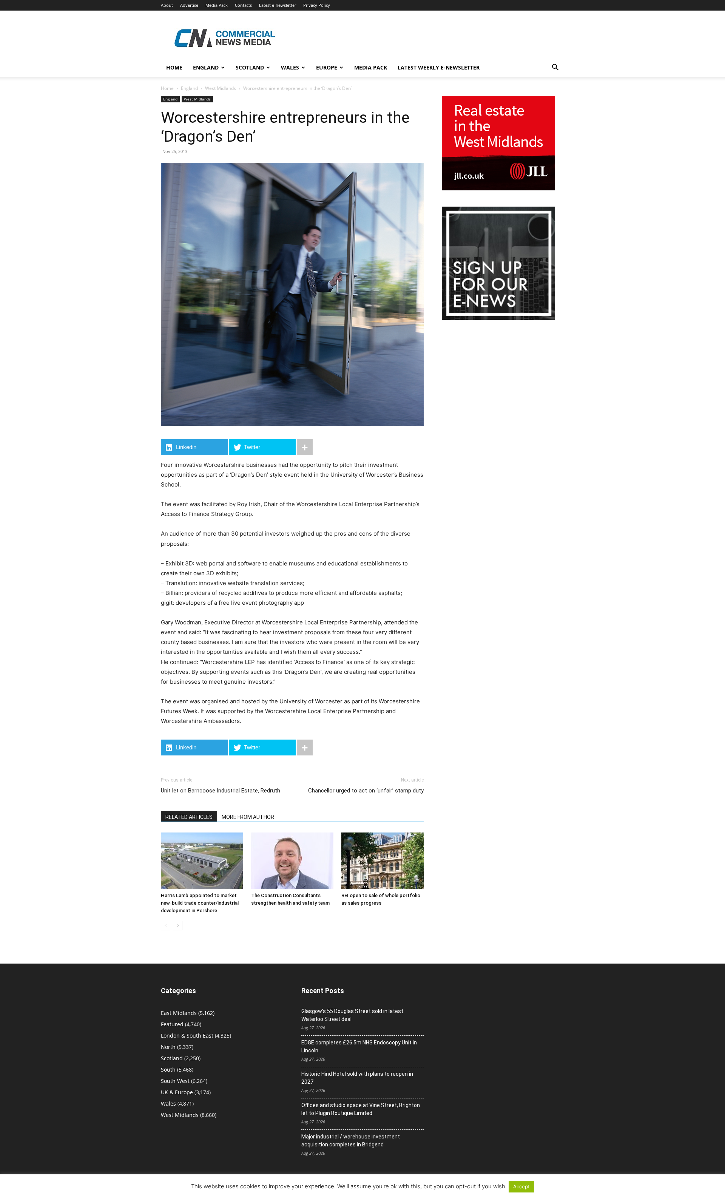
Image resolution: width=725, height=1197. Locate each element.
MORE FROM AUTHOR (248, 817)
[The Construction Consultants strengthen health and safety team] (292, 860)
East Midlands (179, 1012)
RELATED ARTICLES (189, 817)
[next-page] (177, 925)
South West (175, 1080)
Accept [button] (521, 1186)
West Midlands (220, 88)
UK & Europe (177, 1092)
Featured (172, 1024)
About (167, 5)
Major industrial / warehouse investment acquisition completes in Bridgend (350, 1141)
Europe (326, 67)
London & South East (187, 1035)
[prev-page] (165, 925)
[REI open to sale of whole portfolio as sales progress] (382, 860)
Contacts (243, 5)
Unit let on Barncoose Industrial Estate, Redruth (220, 790)
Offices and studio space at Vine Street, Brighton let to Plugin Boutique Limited (360, 1109)
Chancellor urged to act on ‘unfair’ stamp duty (366, 790)
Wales (290, 67)
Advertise (189, 5)
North (168, 1046)
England (189, 88)
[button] (555, 68)
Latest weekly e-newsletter (439, 67)
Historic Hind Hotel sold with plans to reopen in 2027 (357, 1078)
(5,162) (187, 1012)
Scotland (250, 67)
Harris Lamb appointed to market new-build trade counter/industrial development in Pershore (200, 903)
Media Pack (216, 5)
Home (174, 67)
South (168, 1069)
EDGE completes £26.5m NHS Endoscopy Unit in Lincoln (359, 1046)
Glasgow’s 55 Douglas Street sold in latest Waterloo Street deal (352, 1015)
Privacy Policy (316, 5)
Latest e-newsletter (277, 5)
